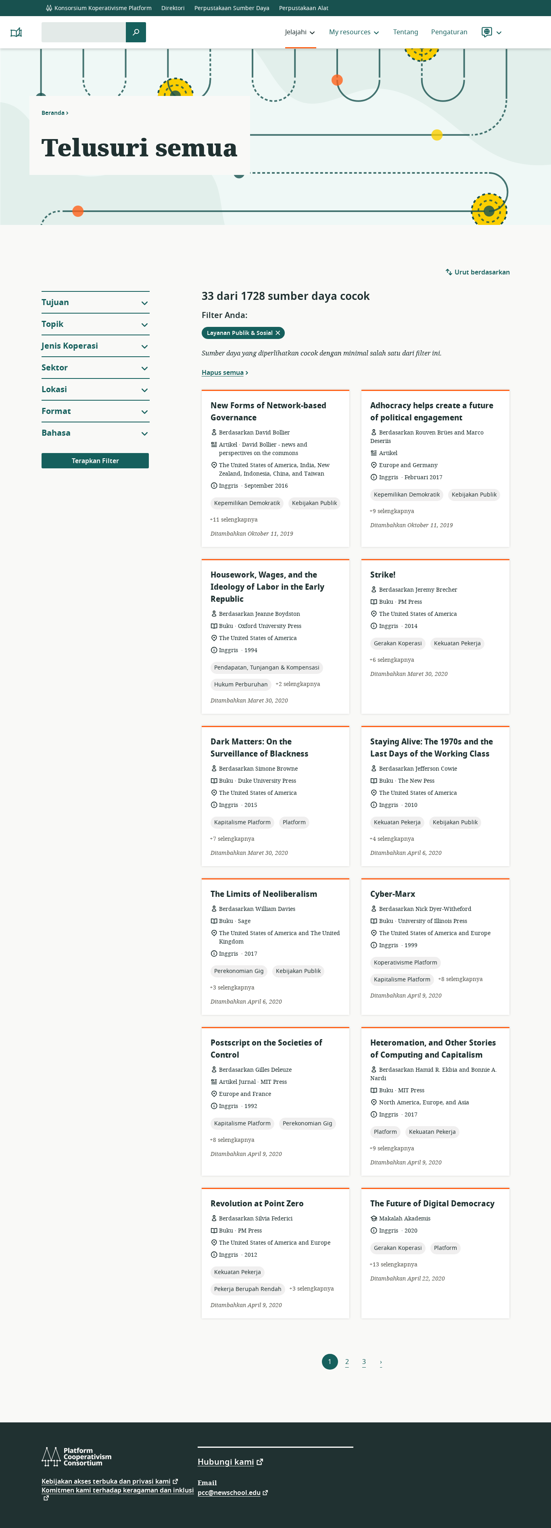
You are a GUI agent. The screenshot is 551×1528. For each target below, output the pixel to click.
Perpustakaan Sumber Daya (231, 8)
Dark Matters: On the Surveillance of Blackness (260, 748)
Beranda (53, 113)
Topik (52, 324)
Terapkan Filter (95, 461)
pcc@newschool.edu (229, 1492)
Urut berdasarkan (481, 272)
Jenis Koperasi (70, 346)
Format (56, 411)
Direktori (173, 8)
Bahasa (56, 433)
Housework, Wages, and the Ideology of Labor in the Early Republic (267, 587)
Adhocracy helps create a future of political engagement (431, 412)
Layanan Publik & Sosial (246, 333)
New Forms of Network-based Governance (268, 412)
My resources (350, 32)
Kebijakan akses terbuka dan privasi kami (106, 1481)
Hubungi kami (226, 1461)
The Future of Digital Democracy (432, 1204)
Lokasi (54, 389)
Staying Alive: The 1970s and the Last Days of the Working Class (431, 748)
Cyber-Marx (392, 894)
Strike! (382, 575)
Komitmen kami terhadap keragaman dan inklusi (118, 1491)
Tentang (405, 32)
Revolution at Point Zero (257, 1204)
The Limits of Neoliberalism (264, 894)
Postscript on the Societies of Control (266, 1049)
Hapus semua (223, 372)
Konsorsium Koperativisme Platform (102, 8)
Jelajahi (296, 32)
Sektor (55, 368)
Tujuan (55, 302)
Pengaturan (449, 32)
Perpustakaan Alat (303, 8)
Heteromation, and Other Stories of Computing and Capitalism (433, 1049)
